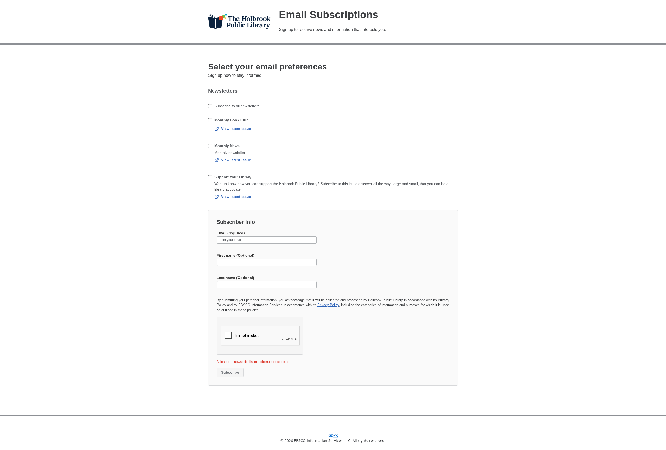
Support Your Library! (233, 177)
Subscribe (230, 372)
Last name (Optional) (235, 278)
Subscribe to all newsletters (236, 106)
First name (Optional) (235, 255)
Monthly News (227, 146)
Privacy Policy (328, 305)
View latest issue (236, 128)
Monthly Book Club (231, 120)
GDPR (333, 435)
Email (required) (231, 233)
